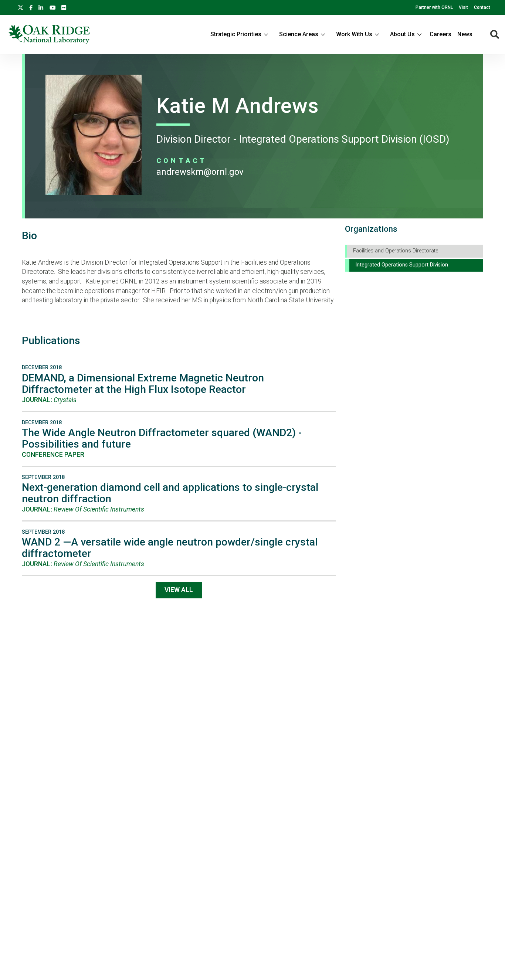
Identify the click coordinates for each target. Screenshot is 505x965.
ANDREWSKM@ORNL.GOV (200, 172)
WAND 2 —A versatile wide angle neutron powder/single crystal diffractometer (170, 548)
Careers (440, 34)
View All (179, 590)
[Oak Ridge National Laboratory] (49, 34)
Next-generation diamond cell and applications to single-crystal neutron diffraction (170, 493)
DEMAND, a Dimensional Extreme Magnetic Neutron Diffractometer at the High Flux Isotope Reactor (143, 383)
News (464, 34)
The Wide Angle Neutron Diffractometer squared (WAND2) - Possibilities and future (162, 438)
